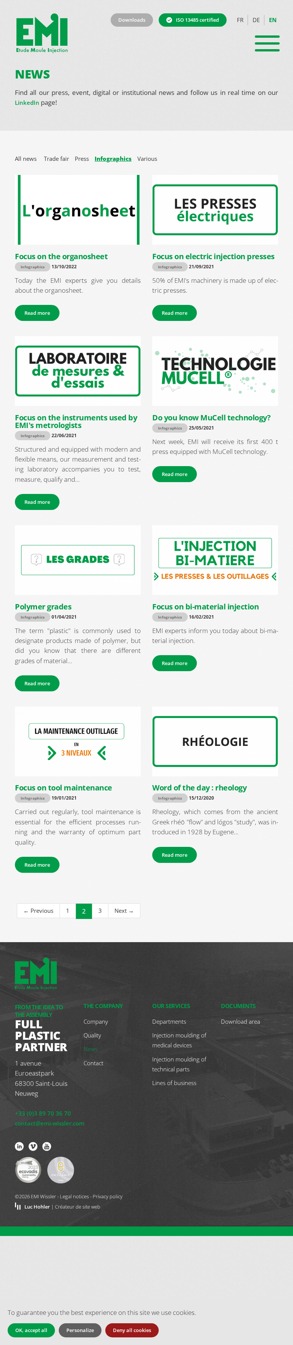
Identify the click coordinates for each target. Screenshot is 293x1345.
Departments (169, 1021)
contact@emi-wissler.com (49, 1123)
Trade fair (56, 158)
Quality (92, 1035)
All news (26, 158)
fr (240, 20)
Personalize (80, 1330)
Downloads (131, 19)
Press (82, 158)
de (256, 20)
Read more (37, 312)
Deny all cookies (132, 1330)
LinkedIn (27, 102)
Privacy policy (107, 1196)
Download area (240, 1021)
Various (147, 158)
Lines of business (174, 1083)
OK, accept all (31, 1330)
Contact (93, 1063)
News (91, 1049)
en (273, 20)
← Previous (38, 910)
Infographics (113, 158)
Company (96, 1021)
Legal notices (74, 1196)
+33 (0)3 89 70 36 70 (43, 1113)
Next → (124, 910)
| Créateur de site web (62, 1206)
